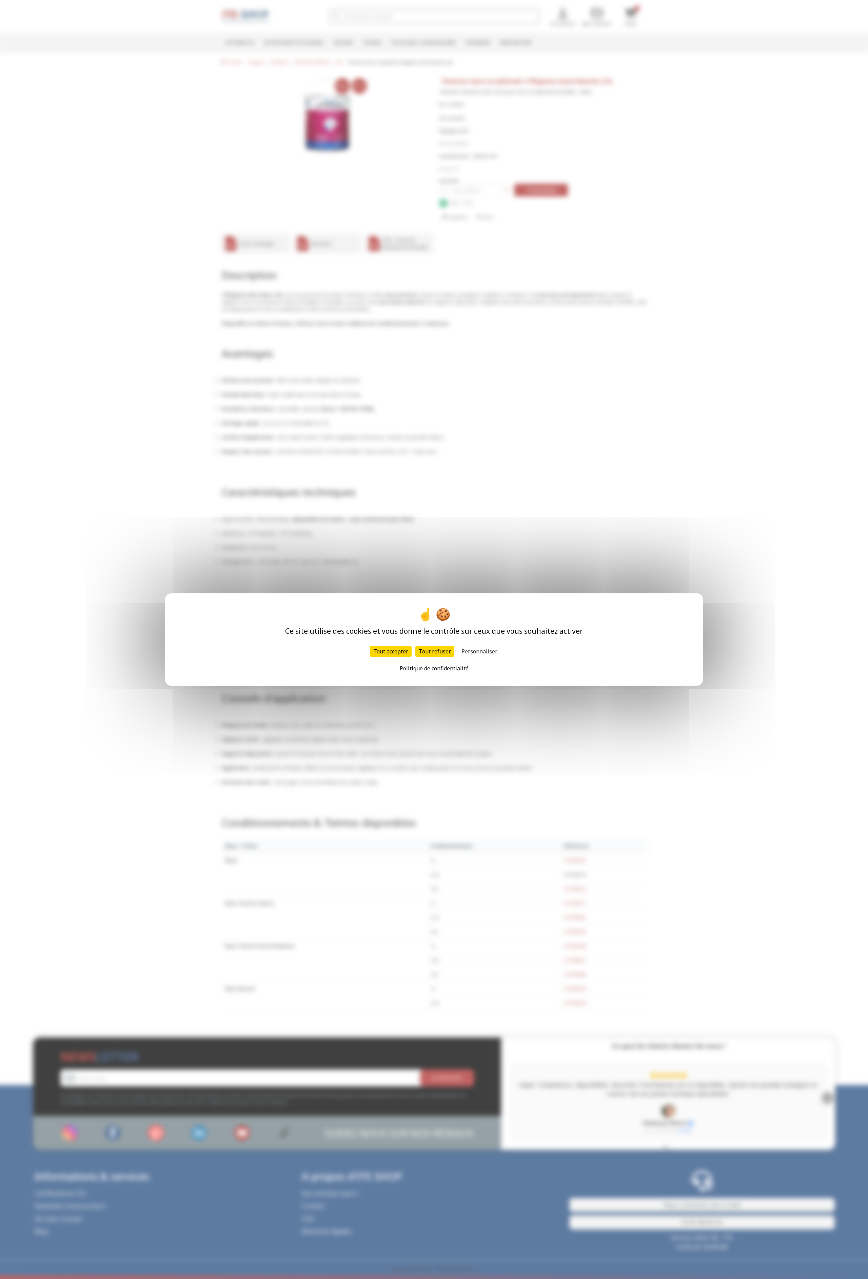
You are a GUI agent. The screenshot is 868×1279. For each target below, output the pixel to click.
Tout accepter (390, 651)
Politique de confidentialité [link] (434, 668)
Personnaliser (479, 651)
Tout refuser (435, 651)
